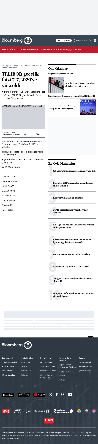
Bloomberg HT (7, 65)
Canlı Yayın (25, 362)
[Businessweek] (63, 411)
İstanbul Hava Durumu (65, 359)
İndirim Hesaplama (48, 371)
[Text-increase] (38, 133)
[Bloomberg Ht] (42, 411)
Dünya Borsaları (8, 375)
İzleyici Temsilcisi (67, 371)
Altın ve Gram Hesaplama (46, 376)
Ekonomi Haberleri (9, 362)
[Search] (90, 40)
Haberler (17, 65)
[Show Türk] (86, 411)
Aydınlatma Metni (86, 366)
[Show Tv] (79, 411)
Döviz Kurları (26, 366)
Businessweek (7, 358)
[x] (50, 395)
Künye (62, 375)
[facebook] (57, 395)
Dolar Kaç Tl (26, 375)
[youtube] (70, 395)
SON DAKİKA (8, 49)
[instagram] (62, 395)
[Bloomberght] (17, 40)
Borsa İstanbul (8, 371)
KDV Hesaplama (47, 362)
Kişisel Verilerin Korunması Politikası (68, 365)
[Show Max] (94, 411)
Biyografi (82, 358)
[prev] (90, 49)
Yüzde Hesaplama (47, 366)
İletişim (62, 380)
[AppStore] (8, 394)
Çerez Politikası (85, 371)
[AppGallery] (39, 394)
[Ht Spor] (27, 411)
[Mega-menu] (95, 40)
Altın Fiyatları (26, 371)
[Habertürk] (6, 411)
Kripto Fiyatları (27, 358)
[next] (96, 49)
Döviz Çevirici (45, 358)
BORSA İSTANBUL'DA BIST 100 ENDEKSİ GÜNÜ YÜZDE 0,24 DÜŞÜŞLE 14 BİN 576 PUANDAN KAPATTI (51, 49)
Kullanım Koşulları (86, 362)
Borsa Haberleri (8, 366)
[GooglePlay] (24, 394)
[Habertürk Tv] (17, 411)
